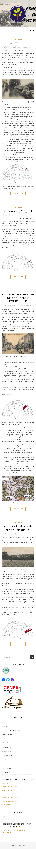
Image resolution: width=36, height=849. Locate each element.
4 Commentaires (27, 534)
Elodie (6, 47)
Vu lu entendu (6, 772)
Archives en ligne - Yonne (10, 797)
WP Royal (22, 845)
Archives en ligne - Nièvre (10, 790)
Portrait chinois (6, 764)
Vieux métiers (6, 768)
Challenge (18, 39)
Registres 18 (6, 783)
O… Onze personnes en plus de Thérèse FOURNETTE (18, 297)
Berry (3, 722)
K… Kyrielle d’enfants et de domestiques (18, 528)
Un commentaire (27, 305)
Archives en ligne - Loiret (10, 794)
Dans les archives (7, 734)
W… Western (18, 43)
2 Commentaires (27, 47)
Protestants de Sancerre (10, 801)
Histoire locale (6, 747)
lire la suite (18, 193)
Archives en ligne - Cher (9, 786)
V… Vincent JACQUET (18, 211)
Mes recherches (7, 755)
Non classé (5, 760)
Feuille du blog (6, 739)
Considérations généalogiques (11, 730)
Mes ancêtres (6, 751)
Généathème (6, 743)
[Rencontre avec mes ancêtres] (18, 14)
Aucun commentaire (26, 215)
